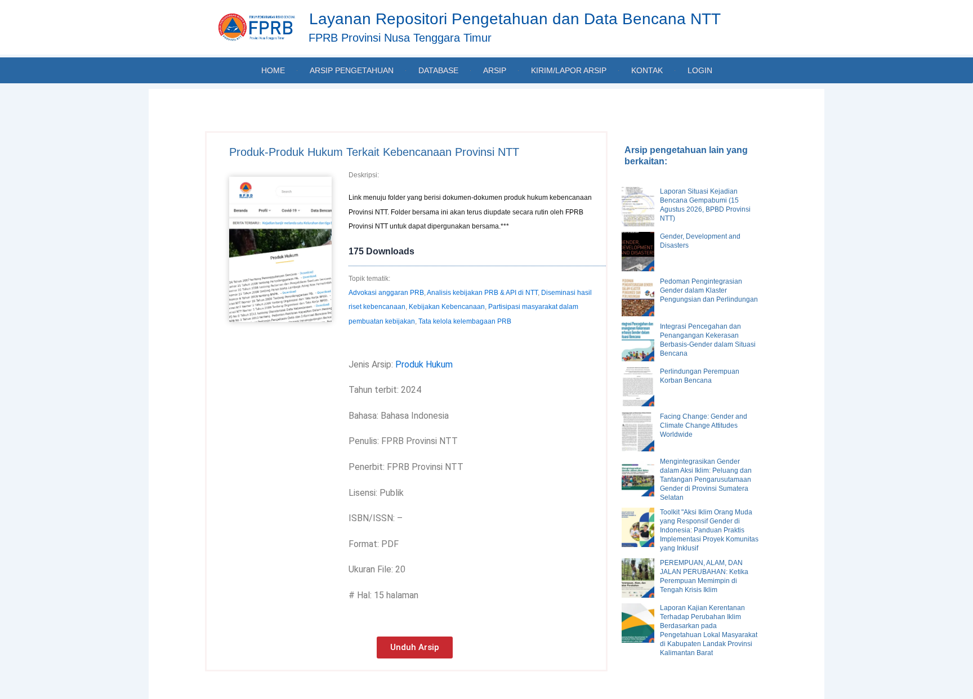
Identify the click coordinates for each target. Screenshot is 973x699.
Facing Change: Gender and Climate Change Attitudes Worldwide (703, 425)
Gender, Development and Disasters (700, 240)
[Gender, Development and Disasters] (638, 251)
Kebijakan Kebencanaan (447, 307)
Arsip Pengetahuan (352, 70)
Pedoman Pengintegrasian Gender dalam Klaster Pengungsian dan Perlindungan (709, 290)
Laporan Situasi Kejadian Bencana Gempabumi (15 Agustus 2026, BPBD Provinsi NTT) (705, 204)
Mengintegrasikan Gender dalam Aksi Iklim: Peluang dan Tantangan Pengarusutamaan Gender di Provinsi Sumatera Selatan (706, 479)
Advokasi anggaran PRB (386, 293)
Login (700, 70)
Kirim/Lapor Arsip (568, 70)
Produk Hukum (424, 364)
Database (438, 70)
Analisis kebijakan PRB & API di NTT (482, 293)
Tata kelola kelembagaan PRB (464, 321)
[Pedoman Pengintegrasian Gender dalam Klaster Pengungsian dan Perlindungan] (638, 296)
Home (273, 70)
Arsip (494, 70)
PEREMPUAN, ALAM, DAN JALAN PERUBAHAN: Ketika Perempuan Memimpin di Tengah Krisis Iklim (704, 576)
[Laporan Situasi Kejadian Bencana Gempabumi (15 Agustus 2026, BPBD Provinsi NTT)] (638, 206)
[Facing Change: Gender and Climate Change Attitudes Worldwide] (638, 431)
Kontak (647, 70)
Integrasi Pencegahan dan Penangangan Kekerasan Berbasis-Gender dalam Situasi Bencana (708, 339)
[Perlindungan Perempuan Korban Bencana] (638, 386)
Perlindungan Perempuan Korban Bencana (699, 376)
